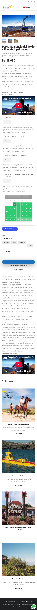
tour (30, 245)
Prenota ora (11, 229)
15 (10, 212)
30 (14, 219)
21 (7, 215)
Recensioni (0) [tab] (18, 269)
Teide (14, 242)
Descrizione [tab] (18, 262)
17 (18, 212)
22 (10, 215)
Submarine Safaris (18, 476)
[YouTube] (31, 2)
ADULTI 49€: (9, 117)
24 (18, 215)
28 (7, 219)
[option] (4, 40)
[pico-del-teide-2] (16, 41)
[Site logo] (7, 7)
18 (22, 212)
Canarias (6, 242)
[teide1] (4, 41)
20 (30, 212)
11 (22, 208)
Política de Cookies (18, 607)
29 (10, 219)
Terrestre (11, 238)
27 (30, 215)
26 (26, 215)
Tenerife (22, 242)
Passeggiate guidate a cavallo (18, 424)
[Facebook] (26, 2)
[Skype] (34, 2)
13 (30, 208)
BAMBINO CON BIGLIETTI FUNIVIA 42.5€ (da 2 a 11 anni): (19, 175)
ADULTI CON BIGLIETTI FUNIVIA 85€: (16, 155)
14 (7, 212)
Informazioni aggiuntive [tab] (18, 265)
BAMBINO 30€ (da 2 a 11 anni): (14, 136)
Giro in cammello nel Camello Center (18, 527)
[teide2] (10, 41)
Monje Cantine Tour (18, 579)
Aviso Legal (16, 604)
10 (18, 208)
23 (14, 215)
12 (26, 208)
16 (14, 212)
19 (26, 212)
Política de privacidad (27, 604)
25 (22, 215)
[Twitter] (29, 2)
